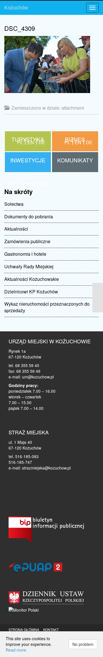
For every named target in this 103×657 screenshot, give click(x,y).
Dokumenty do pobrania (28, 216)
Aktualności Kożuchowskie (31, 279)
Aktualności (16, 228)
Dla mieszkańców (28, 141)
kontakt (51, 629)
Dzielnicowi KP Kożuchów (31, 291)
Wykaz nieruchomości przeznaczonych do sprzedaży (47, 307)
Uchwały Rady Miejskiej (29, 266)
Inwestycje (27, 160)
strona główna (24, 629)
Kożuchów (16, 8)
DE (89, 142)
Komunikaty (75, 160)
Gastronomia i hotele (25, 254)
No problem (83, 644)
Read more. (16, 650)
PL (67, 142)
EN (78, 142)
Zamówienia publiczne (27, 241)
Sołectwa (13, 204)
